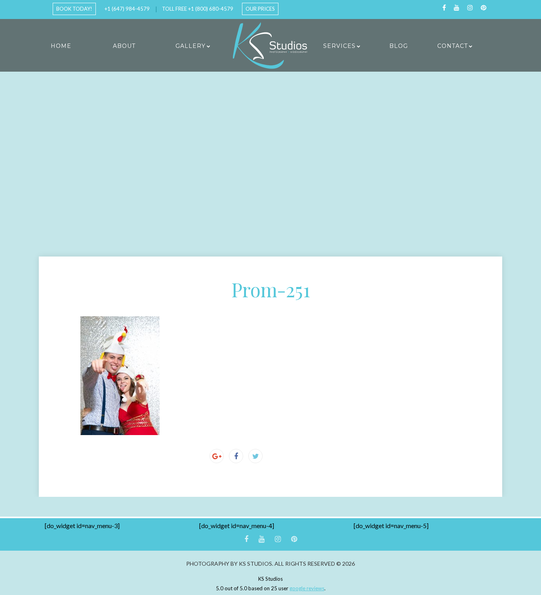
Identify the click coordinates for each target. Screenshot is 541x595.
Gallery (190, 45)
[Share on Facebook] (236, 456)
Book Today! (74, 9)
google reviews (307, 588)
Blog (398, 45)
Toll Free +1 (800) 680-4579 (197, 9)
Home (61, 45)
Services (339, 45)
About (124, 45)
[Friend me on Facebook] (444, 7)
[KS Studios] (270, 45)
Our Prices (260, 9)
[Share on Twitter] (255, 456)
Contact (452, 45)
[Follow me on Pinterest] (483, 7)
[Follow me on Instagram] (470, 7)
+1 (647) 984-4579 (127, 9)
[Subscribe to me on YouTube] (456, 7)
